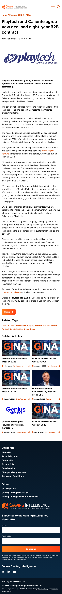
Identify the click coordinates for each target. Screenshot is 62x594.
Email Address (7, 536)
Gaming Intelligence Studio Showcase (20, 496)
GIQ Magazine (9, 488)
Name (4, 525)
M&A (28, 15)
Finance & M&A (16, 15)
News (4, 15)
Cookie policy (8, 468)
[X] (3, 572)
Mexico (54, 325)
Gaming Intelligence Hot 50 (15, 492)
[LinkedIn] (8, 572)
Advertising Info (10, 456)
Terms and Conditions (13, 476)
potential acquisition (11, 292)
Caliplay (30, 325)
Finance (38, 325)
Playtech (5, 329)
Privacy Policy (9, 464)
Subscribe (31, 549)
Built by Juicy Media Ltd (13, 581)
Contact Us (7, 460)
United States (29, 329)
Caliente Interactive (18, 325)
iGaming (46, 325)
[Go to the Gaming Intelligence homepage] (14, 7)
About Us (6, 452)
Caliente (5, 325)
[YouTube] (14, 572)
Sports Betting (16, 329)
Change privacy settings (14, 472)
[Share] (29, 366)
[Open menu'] (53, 7)
